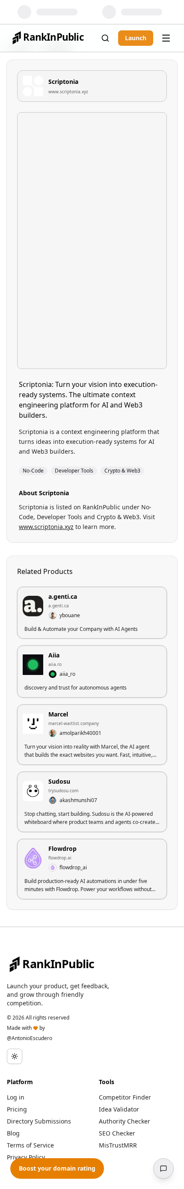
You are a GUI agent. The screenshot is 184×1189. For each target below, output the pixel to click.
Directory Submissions (39, 1121)
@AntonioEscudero (29, 1038)
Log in (15, 1097)
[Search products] (105, 38)
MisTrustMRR (118, 1145)
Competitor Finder (125, 1097)
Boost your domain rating (57, 1168)
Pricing (17, 1109)
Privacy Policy (26, 1157)
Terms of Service (30, 1145)
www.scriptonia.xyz (68, 92)
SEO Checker (117, 1133)
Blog (13, 1133)
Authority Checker (124, 1121)
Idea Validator (119, 1109)
